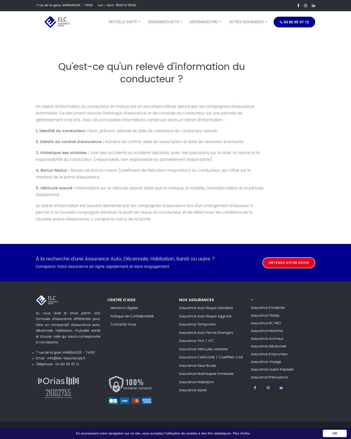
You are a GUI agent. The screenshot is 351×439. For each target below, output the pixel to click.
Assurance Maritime (267, 331)
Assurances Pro (204, 22)
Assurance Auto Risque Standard (206, 308)
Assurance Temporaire (197, 324)
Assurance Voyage (266, 362)
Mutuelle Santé (123, 22)
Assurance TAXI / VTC (196, 341)
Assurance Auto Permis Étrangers (206, 333)
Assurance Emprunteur (269, 354)
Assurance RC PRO (266, 323)
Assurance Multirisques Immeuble (206, 374)
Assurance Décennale (268, 346)
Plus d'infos (241, 433)
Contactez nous (123, 324)
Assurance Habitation (196, 382)
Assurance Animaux (267, 339)
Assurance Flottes (265, 315)
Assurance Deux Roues (197, 365)
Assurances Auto (164, 22)
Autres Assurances (247, 22)
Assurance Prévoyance (269, 377)
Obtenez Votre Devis (289, 262)
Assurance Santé (193, 390)
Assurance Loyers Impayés (272, 369)
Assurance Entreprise (268, 308)
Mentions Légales (124, 308)
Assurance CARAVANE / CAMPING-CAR (211, 357)
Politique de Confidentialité (132, 316)
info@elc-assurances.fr (66, 358)
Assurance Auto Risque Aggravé (205, 316)
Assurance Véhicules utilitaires (203, 349)
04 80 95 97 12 (296, 22)
